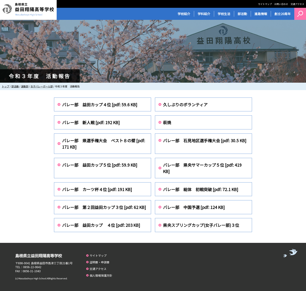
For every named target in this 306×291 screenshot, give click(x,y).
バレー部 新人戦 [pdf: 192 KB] (91, 122)
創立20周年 (282, 14)
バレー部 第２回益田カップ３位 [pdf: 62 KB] (104, 207)
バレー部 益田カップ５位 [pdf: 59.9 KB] (99, 165)
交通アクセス (297, 4)
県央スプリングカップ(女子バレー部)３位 (201, 225)
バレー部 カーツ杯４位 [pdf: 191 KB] (97, 189)
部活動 (242, 14)
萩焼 (167, 122)
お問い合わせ (281, 4)
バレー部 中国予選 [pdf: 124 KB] (194, 207)
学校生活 (224, 14)
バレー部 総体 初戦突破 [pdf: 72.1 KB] (200, 189)
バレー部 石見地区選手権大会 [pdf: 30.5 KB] (204, 140)
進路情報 (260, 14)
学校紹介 (184, 14)
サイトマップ (265, 4)
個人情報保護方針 (101, 275)
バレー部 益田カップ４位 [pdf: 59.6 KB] (99, 104)
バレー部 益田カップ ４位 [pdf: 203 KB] (101, 225)
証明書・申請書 (99, 262)
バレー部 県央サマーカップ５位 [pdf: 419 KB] (202, 168)
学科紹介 (204, 14)
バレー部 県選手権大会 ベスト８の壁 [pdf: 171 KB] (103, 143)
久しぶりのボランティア (185, 104)
